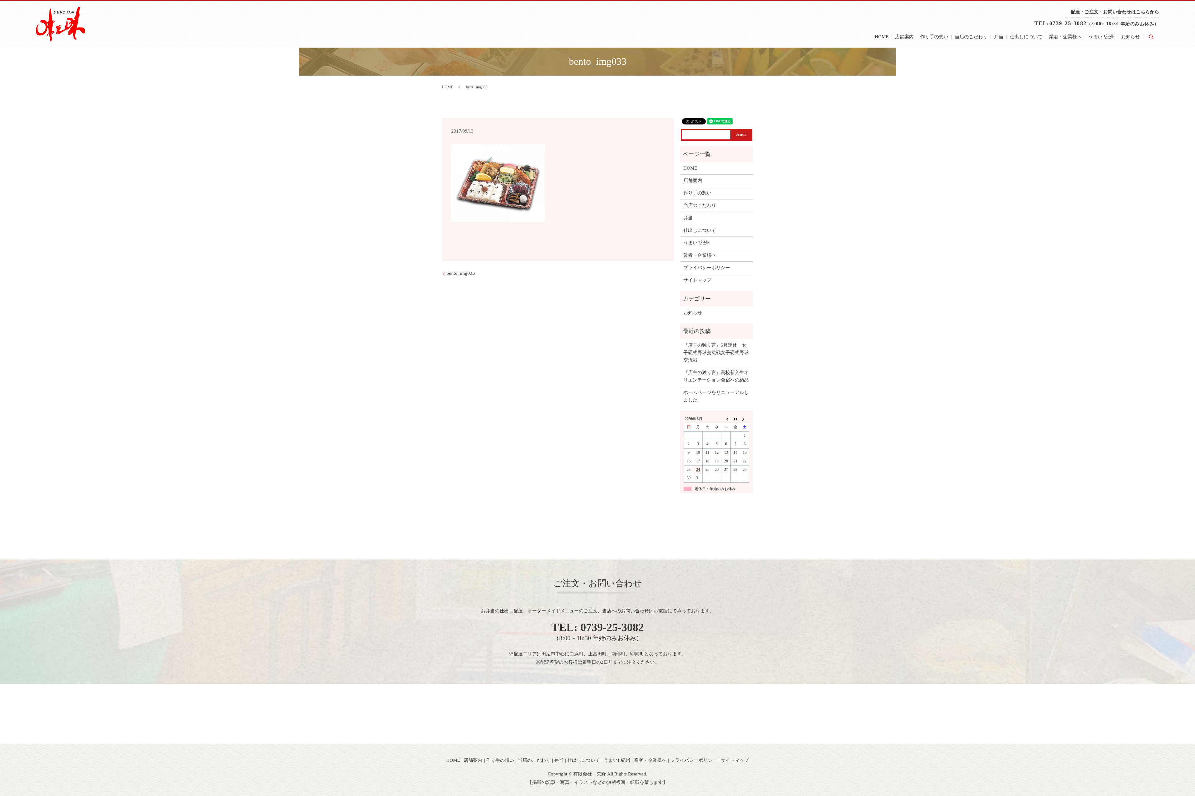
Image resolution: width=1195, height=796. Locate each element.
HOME (881, 36)
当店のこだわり (971, 36)
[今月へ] (735, 419)
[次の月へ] (744, 419)
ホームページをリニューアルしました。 (716, 396)
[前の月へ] (726, 419)
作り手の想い (934, 36)
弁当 (998, 36)
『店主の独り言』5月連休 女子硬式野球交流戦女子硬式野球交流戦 (716, 353)
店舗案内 (904, 36)
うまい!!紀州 (1101, 36)
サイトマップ (697, 280)
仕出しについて (1026, 36)
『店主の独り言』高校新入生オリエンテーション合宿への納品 (716, 376)
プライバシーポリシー (706, 267)
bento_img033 (461, 273)
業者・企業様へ (1065, 36)
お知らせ (1130, 36)
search (1151, 36)
